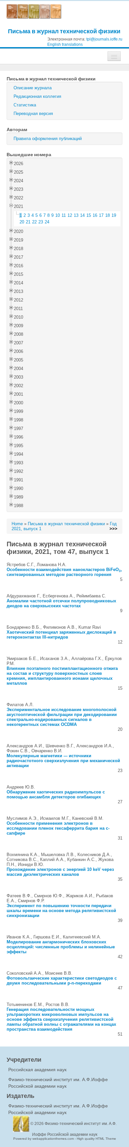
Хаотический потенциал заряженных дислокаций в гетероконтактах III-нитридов (61, 635)
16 (95, 215)
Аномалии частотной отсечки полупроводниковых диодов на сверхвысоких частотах (61, 603)
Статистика (25, 104)
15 (88, 215)
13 (76, 215)
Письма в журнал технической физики (64, 31)
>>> (113, 528)
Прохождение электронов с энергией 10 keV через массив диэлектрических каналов (60, 872)
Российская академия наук (37, 1069)
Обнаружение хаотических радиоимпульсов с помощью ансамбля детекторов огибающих (56, 794)
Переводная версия (33, 113)
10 (57, 215)
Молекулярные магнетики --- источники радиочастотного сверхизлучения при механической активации (63, 760)
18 (107, 215)
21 (28, 221)
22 (34, 221)
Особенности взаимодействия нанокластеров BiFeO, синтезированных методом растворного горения (64, 572)
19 (113, 215)
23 (40, 221)
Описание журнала (33, 87)
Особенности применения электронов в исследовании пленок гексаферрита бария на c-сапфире (58, 828)
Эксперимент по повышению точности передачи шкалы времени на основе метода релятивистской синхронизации (61, 910)
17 (101, 215)
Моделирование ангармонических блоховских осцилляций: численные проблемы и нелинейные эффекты (61, 946)
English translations (65, 44)
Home (17, 523)
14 (82, 215)
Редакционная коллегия (37, 96)
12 (69, 215)
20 (22, 221)
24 (47, 221)
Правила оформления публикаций (48, 138)
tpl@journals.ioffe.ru (104, 39)
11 (64, 215)
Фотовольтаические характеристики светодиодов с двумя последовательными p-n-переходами (62, 981)
